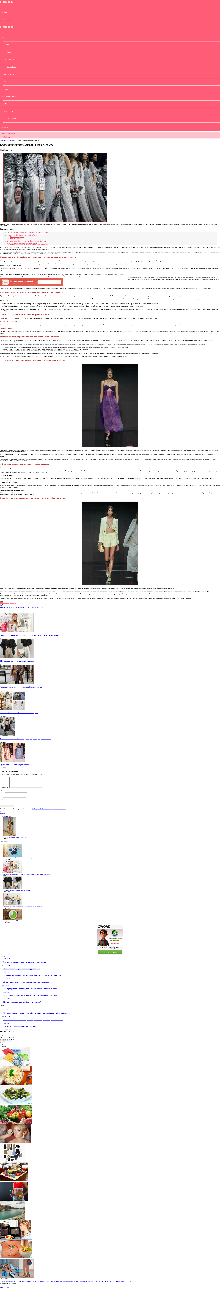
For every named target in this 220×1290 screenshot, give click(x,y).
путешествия (97, 1281)
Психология (10, 59)
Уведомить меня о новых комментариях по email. (16, 799)
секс (119, 1281)
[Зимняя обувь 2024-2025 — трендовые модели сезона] (17, 1277)
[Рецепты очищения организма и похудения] (16, 1258)
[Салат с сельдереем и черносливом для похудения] (16, 1104)
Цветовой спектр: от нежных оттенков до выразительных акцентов (26, 234)
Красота (6, 81)
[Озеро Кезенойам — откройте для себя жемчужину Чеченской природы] (12, 1219)
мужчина (58, 1281)
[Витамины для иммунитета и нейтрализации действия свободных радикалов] (16, 1123)
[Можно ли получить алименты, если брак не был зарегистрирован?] (12, 905)
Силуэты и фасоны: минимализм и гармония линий (22, 235)
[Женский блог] (8, 3)
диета (16, 1281)
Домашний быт (9, 111)
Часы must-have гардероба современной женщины (19, 713)
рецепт (105, 1281)
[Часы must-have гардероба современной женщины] (12, 709)
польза (67, 1281)
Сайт (1, 796)
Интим (9, 52)
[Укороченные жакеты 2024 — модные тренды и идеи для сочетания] (7, 735)
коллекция (13, 603)
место (48, 1281)
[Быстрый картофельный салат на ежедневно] (16, 1084)
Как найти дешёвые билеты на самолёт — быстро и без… (20, 857)
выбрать (11, 1281)
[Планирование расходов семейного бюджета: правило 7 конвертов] (15, 1065)
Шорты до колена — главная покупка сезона (17, 661)
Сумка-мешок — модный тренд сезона (14, 765)
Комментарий (4, 787)
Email (2, 793)
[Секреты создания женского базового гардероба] (12, 1161)
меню (41, 1281)
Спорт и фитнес (11, 67)
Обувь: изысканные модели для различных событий (22, 243)
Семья (5, 104)
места (45, 1281)
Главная (2, 140)
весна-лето (6, 603)
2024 (1, 603)
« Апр (2, 1044)
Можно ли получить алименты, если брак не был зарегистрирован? (23, 906)
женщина (22, 1281)
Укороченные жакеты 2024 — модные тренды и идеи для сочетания (25, 739)
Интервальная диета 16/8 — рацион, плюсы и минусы (19, 921)
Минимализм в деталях (17, 237)
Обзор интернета (12, 118)
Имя (2, 790)
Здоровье (6, 44)
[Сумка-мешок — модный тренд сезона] (12, 761)
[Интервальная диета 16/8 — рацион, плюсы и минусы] (12, 919)
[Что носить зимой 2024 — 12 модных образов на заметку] (17, 683)
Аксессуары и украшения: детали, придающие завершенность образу (27, 241)
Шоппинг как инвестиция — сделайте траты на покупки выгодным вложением (30, 635)
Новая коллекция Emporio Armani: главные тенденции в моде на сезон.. (28, 232)
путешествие (83, 1281)
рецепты (111, 1281)
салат (116, 1281)
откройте (63, 1281)
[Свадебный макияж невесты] (15, 1142)
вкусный (6, 1281)
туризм (122, 1281)
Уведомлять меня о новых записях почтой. (14, 803)
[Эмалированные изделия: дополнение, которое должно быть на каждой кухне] (14, 1181)
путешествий (89, 1281)
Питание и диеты (10, 96)
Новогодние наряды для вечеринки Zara (15, 837)
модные (53, 1281)
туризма (128, 1281)
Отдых (5, 89)
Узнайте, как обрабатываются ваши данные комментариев (49, 809)
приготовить (74, 1281)
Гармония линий (15, 238)
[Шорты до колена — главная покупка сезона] (17, 657)
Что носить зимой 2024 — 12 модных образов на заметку (21, 687)
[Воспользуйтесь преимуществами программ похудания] (14, 1200)
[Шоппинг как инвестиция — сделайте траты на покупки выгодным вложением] (17, 632)
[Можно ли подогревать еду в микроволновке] (15, 1238)
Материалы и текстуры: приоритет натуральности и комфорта (25, 240)
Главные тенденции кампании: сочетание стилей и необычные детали (27, 244)
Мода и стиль (8, 74)
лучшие (36, 1281)
